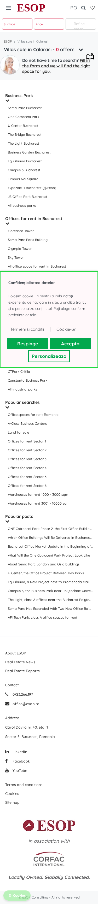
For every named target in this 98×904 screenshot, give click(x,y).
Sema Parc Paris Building (28, 240)
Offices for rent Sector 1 (27, 441)
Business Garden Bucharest (29, 152)
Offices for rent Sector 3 (27, 459)
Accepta (70, 344)
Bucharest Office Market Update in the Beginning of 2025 (50, 546)
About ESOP (15, 653)
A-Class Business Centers (27, 423)
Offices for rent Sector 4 (27, 468)
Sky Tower (16, 257)
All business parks (22, 205)
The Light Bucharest (23, 143)
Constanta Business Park (27, 380)
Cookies (12, 793)
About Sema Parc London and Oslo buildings (43, 564)
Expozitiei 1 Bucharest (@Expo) (32, 188)
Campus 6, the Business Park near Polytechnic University (50, 591)
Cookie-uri (66, 329)
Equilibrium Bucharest (25, 161)
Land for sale (18, 432)
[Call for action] (10, 65)
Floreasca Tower (21, 231)
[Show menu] (8, 8)
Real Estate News (20, 662)
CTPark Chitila (19, 371)
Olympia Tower (20, 248)
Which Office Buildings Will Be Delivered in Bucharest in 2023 (50, 537)
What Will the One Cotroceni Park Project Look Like (49, 555)
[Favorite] (92, 8)
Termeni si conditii (27, 329)
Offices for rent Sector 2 (27, 450)
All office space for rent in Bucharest (37, 266)
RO (73, 8)
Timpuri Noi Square (23, 179)
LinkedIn (19, 751)
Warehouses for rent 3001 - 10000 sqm (39, 503)
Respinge (27, 344)
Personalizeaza (49, 356)
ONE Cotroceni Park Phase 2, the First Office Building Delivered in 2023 (50, 529)
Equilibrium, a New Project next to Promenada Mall (48, 582)
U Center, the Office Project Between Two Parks (46, 573)
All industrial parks (22, 389)
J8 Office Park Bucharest (27, 196)
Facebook (20, 761)
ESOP (31, 8)
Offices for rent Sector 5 (27, 477)
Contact (12, 685)
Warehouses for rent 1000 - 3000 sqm (38, 494)
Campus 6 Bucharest (24, 170)
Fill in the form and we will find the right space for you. (56, 66)
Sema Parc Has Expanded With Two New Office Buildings (50, 608)
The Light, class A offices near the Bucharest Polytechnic (50, 600)
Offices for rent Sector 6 (27, 485)
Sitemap (12, 802)
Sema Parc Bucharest (25, 108)
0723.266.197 (22, 694)
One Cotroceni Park (23, 117)
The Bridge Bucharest (25, 134)
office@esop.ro (26, 703)
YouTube (19, 770)
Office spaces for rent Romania (33, 414)
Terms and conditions (24, 784)
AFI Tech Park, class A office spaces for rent (42, 617)
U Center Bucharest (23, 125)
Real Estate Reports (22, 671)
